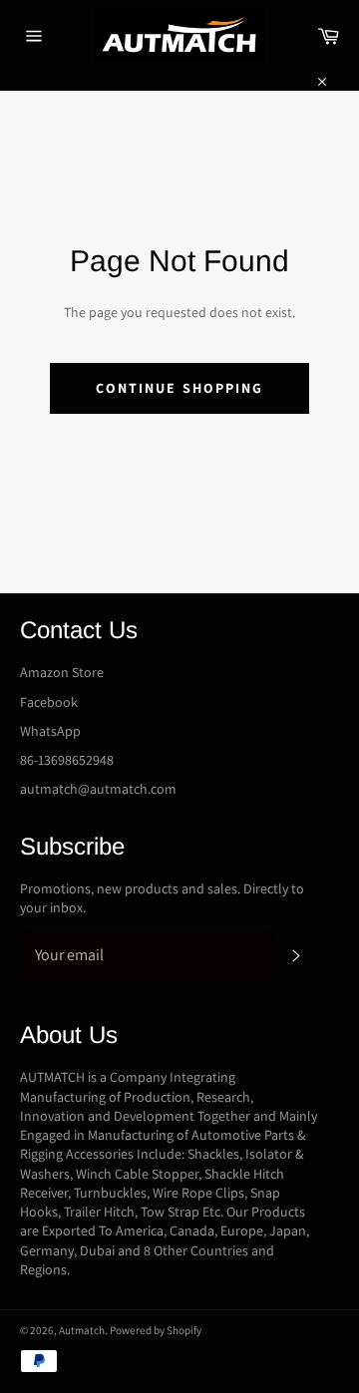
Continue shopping (180, 388)
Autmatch (82, 1330)
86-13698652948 (67, 760)
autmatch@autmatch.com (98, 789)
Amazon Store (62, 672)
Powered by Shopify (155, 1330)
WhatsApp (50, 731)
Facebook (49, 702)
